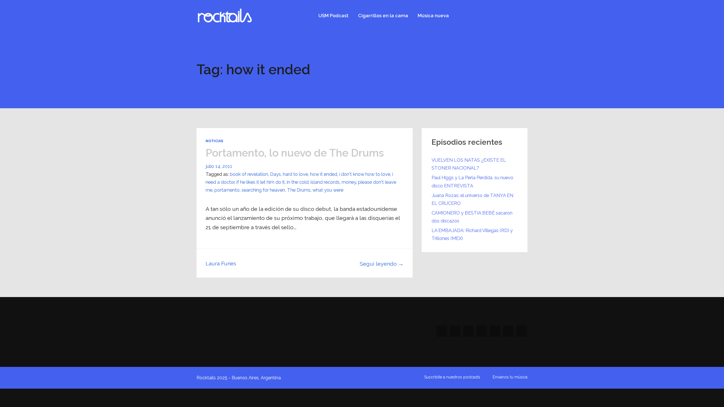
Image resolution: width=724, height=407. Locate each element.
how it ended (323, 174)
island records (325, 182)
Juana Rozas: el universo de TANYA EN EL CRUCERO (472, 199)
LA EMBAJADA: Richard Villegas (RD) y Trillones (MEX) (472, 234)
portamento (227, 190)
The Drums (299, 190)
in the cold (298, 182)
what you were (328, 190)
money (349, 182)
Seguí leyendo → (382, 264)
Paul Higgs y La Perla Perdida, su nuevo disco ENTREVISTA (472, 181)
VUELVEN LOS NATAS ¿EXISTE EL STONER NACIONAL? (469, 164)
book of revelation (249, 174)
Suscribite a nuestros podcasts (452, 377)
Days (275, 174)
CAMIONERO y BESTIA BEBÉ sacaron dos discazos (472, 217)
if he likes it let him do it (260, 182)
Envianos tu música (510, 377)
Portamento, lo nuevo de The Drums (295, 153)
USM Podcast (333, 15)
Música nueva (433, 15)
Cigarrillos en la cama (383, 15)
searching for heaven (263, 190)
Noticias (214, 141)
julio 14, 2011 (219, 166)
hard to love (295, 174)
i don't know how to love (364, 174)
